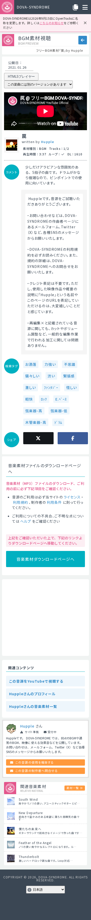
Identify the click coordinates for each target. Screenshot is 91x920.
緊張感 (69, 375)
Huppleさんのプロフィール (32, 693)
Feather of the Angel (35, 843)
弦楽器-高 (33, 410)
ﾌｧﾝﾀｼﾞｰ (51, 387)
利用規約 (20, 502)
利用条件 (54, 502)
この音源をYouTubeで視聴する (36, 681)
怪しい (71, 387)
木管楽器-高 (35, 422)
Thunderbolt (29, 856)
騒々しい (32, 375)
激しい (30, 387)
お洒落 (30, 364)
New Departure (31, 813)
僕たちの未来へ (30, 829)
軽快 (29, 399)
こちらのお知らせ (51, 23)
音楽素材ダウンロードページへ (45, 559)
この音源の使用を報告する (34, 762)
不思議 (69, 364)
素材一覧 (72, 788)
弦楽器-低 (59, 410)
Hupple (47, 141)
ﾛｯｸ (44, 399)
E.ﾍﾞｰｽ (61, 399)
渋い (51, 375)
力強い (50, 364)
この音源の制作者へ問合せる (36, 770)
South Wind (28, 799)
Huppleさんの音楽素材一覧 (33, 706)
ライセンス (72, 496)
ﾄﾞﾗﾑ (58, 422)
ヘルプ (25, 521)
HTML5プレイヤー (21, 76)
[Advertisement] (45, 617)
